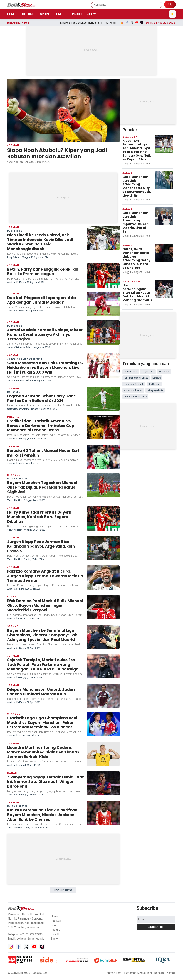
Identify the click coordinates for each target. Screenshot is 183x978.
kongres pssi (148, 371)
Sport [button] (54, 925)
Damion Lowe (130, 371)
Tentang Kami (113, 973)
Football (27, 14)
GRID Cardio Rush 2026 (135, 396)
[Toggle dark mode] (172, 14)
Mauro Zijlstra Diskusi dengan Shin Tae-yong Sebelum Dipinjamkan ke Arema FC (75, 22)
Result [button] (55, 934)
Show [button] (54, 938)
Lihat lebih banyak (63, 890)
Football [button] (56, 920)
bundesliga (164, 371)
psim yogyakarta (155, 390)
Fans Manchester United (136, 378)
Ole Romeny (154, 384)
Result (77, 14)
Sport (45, 14)
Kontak (171, 973)
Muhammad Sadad (133, 390)
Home (11, 14)
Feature (61, 14)
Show (91, 14)
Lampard (156, 378)
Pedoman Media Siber (138, 973)
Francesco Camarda (134, 384)
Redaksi (159, 973)
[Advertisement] (91, 50)
